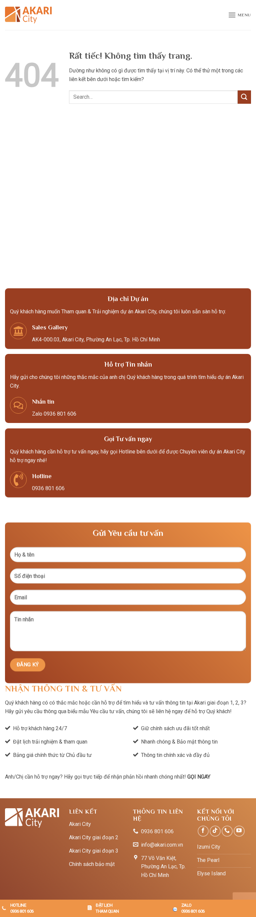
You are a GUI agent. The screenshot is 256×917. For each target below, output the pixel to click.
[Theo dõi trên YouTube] (239, 831)
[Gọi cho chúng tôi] (227, 831)
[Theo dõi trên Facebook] (203, 831)
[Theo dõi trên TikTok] (215, 831)
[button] (239, 15)
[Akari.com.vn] (28, 15)
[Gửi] (244, 96)
